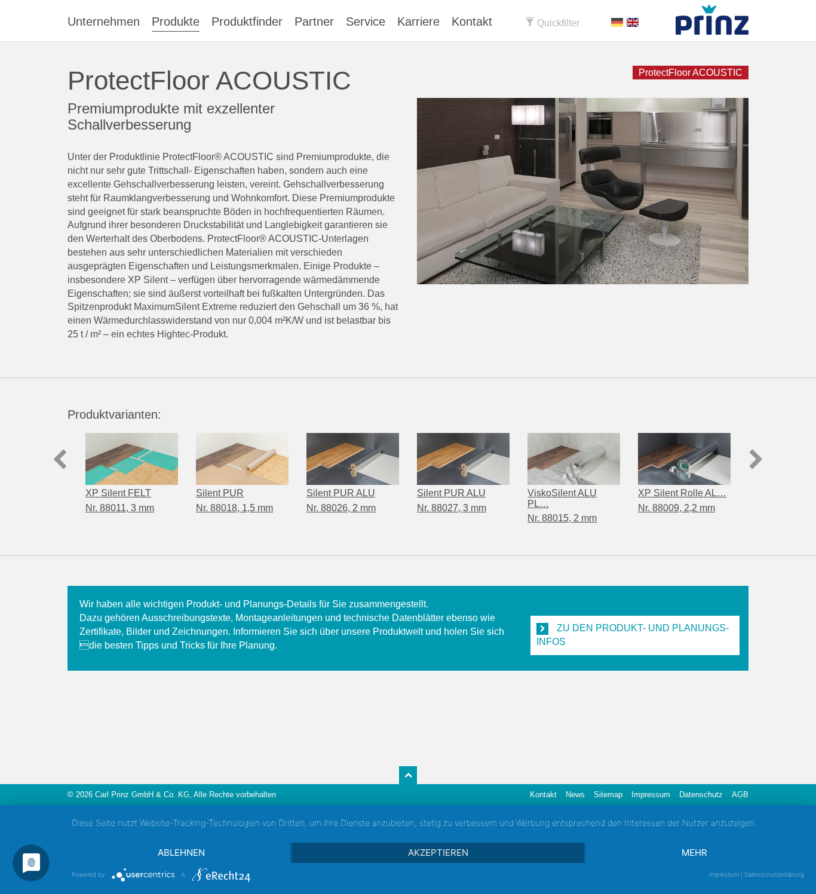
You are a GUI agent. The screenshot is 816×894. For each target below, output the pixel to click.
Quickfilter (557, 23)
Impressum (650, 794)
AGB (740, 794)
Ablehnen (181, 852)
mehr (694, 852)
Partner (314, 21)
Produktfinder (247, 21)
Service (365, 21)
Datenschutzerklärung (774, 874)
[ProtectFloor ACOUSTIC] (582, 191)
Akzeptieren (438, 852)
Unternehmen (104, 21)
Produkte (176, 21)
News (575, 794)
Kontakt (472, 21)
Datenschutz (701, 794)
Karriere (418, 21)
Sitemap (608, 794)
